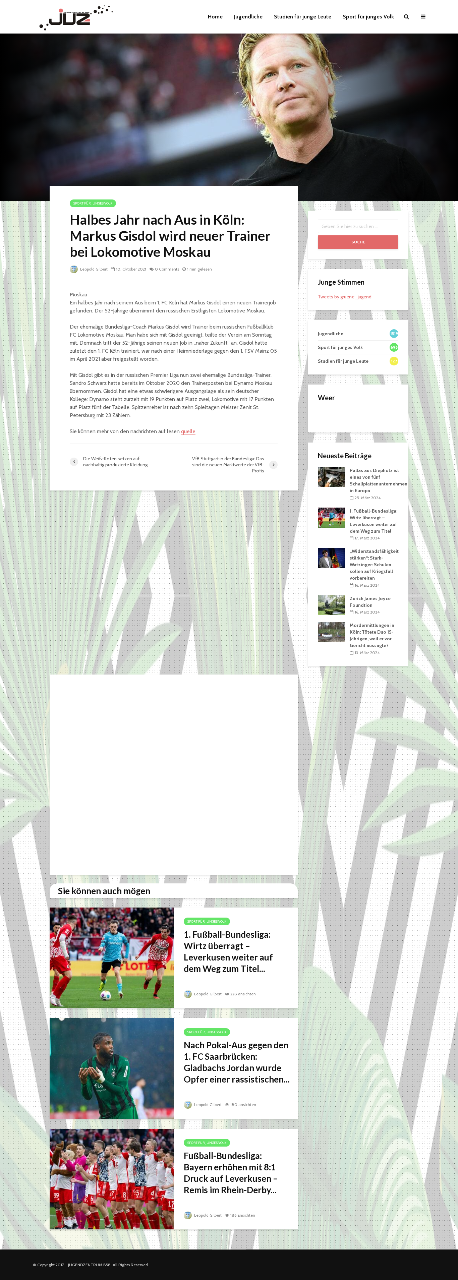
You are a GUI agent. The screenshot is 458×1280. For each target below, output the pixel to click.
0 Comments (167, 269)
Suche (358, 241)
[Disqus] (174, 584)
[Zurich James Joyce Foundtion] (331, 604)
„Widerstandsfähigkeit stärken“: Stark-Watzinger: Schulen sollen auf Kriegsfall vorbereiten (374, 564)
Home (215, 16)
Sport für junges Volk (368, 16)
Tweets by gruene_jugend (344, 297)
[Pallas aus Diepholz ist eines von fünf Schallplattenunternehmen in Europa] (331, 477)
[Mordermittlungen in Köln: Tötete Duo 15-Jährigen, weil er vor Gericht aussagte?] (331, 632)
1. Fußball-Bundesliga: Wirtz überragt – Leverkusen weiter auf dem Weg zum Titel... (228, 951)
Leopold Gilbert (93, 269)
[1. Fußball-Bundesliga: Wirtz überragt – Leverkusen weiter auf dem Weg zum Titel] (112, 957)
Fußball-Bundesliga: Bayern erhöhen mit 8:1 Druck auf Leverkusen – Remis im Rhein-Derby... (231, 1172)
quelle (188, 431)
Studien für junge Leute (302, 16)
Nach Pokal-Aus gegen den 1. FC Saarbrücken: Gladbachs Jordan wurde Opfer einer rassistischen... (237, 1062)
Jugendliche (248, 16)
